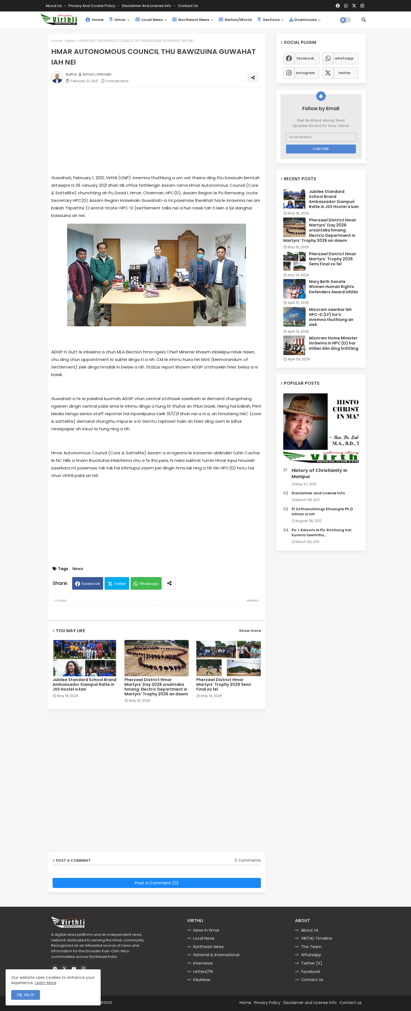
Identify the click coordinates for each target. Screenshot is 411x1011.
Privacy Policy (267, 1002)
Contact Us (312, 979)
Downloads (305, 19)
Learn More (45, 983)
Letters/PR (203, 971)
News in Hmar (206, 930)
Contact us (188, 5)
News (70, 40)
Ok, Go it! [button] (25, 995)
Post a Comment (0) (157, 883)
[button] (363, 19)
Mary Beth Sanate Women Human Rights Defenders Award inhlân (333, 286)
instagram (305, 72)
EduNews (201, 979)
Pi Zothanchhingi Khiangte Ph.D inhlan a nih (322, 512)
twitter (344, 72)
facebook (305, 58)
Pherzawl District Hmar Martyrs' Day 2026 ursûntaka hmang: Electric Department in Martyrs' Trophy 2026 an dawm (156, 686)
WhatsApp (311, 955)
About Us (54, 5)
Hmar (120, 19)
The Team (311, 946)
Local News (152, 19)
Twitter (120, 583)
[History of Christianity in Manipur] (321, 429)
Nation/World (238, 19)
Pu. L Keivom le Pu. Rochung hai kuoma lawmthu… (321, 533)
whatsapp (344, 58)
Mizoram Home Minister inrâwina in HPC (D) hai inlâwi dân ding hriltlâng (333, 343)
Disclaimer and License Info (147, 5)
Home (97, 19)
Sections (271, 19)
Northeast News (193, 19)
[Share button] (169, 583)
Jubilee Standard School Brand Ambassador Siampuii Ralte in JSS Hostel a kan (84, 684)
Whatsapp (149, 583)
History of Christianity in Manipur (319, 473)
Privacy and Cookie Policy (92, 5)
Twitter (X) (311, 963)
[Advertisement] (162, 130)
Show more (250, 630)
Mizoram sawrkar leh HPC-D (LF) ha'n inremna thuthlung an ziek (331, 317)
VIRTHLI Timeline (316, 938)
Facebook (91, 583)
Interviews (203, 963)
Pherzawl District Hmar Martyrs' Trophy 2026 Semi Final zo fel (223, 684)
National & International (216, 955)
